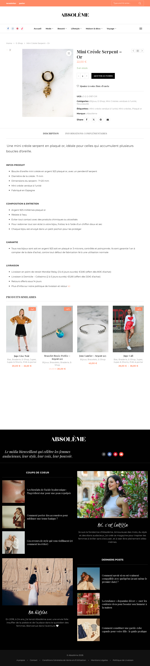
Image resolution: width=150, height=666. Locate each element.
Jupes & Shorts (14, 362)
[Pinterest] (17, 28)
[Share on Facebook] (86, 119)
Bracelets (54, 362)
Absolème (92, 113)
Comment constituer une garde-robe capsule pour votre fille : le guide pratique (124, 629)
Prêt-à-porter (29, 362)
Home (9, 43)
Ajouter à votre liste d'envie (94, 86)
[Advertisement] (75, 401)
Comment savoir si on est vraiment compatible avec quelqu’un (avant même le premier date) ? (124, 579)
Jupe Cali (128, 355)
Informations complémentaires (86, 133)
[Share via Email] (107, 119)
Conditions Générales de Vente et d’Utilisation (64, 660)
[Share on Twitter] (93, 119)
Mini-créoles (125, 108)
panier (22, 3)
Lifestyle (75, 28)
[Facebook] (8, 28)
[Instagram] (13, 28)
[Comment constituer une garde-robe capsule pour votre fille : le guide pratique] (88, 630)
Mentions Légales (99, 660)
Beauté (61, 28)
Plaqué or (137, 108)
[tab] (51, 133)
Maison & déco (93, 28)
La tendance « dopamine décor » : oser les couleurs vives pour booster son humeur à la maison (124, 604)
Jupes (33, 359)
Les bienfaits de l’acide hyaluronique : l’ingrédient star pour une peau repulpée (49, 491)
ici (69, 286)
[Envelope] (121, 454)
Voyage (110, 28)
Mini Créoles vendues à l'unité (121, 101)
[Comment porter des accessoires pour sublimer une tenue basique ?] (13, 517)
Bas (9, 359)
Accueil (37, 28)
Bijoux (93, 101)
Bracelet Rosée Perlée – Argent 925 (57, 357)
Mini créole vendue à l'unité (104, 108)
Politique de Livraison (123, 660)
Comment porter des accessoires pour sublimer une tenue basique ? (47, 517)
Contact (33, 660)
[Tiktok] (22, 28)
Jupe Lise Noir (21, 355)
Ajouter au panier (103, 76)
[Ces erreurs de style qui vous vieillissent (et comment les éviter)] (13, 542)
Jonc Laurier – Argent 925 (92, 355)
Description (51, 133)
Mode (48, 28)
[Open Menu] (140, 28)
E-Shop (19, 43)
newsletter (11, 3)
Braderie (16, 359)
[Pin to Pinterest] (100, 119)
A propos (21, 660)
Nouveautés (83, 104)
